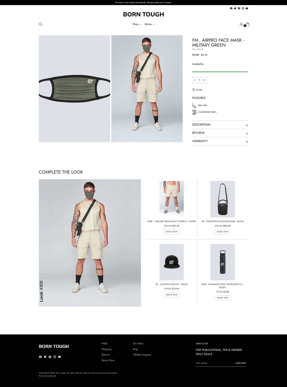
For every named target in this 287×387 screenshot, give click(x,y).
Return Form (108, 360)
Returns (106, 354)
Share (199, 89)
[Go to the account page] (240, 24)
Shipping (106, 349)
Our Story (138, 343)
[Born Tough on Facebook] (231, 8)
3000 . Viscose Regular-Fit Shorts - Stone (171, 221)
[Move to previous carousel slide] (238, 324)
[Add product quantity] (195, 80)
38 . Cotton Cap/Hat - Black (171, 284)
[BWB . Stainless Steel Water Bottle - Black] (222, 262)
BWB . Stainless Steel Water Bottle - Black (223, 286)
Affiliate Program (142, 354)
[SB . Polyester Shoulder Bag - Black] (222, 199)
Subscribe (240, 363)
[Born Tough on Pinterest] (239, 8)
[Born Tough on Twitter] (235, 8)
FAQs (104, 343)
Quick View (171, 231)
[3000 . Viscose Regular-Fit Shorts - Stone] (171, 199)
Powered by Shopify (47, 375)
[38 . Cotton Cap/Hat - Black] (171, 262)
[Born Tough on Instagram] (243, 8)
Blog (135, 349)
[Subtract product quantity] (204, 80)
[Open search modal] (40, 24)
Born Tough (61, 372)
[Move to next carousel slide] (245, 324)
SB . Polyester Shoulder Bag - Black (223, 221)
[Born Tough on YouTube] (246, 8)
